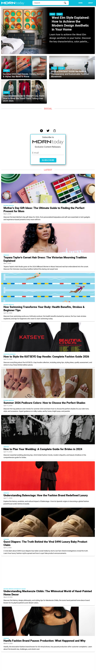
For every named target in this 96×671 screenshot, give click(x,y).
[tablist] (82, 3)
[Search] (65, 3)
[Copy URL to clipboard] (54, 130)
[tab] (80, 3)
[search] (50, 3)
